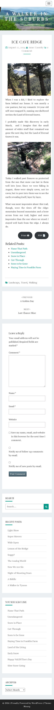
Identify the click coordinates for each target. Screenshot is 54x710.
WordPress (37, 703)
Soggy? (11, 554)
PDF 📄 (41, 235)
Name (12, 393)
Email (12, 406)
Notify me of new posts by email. (25, 466)
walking (33, 282)
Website (13, 419)
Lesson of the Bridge (18, 548)
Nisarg (27, 706)
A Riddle (12, 579)
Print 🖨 (25, 235)
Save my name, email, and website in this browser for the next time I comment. (28, 436)
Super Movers (14, 536)
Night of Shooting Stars (19, 573)
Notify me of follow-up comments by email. (26, 453)
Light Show (13, 530)
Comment (14, 352)
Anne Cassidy (36, 47)
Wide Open (13, 542)
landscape (14, 282)
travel (24, 282)
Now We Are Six (15, 566)
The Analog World (17, 560)
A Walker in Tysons (17, 585)
